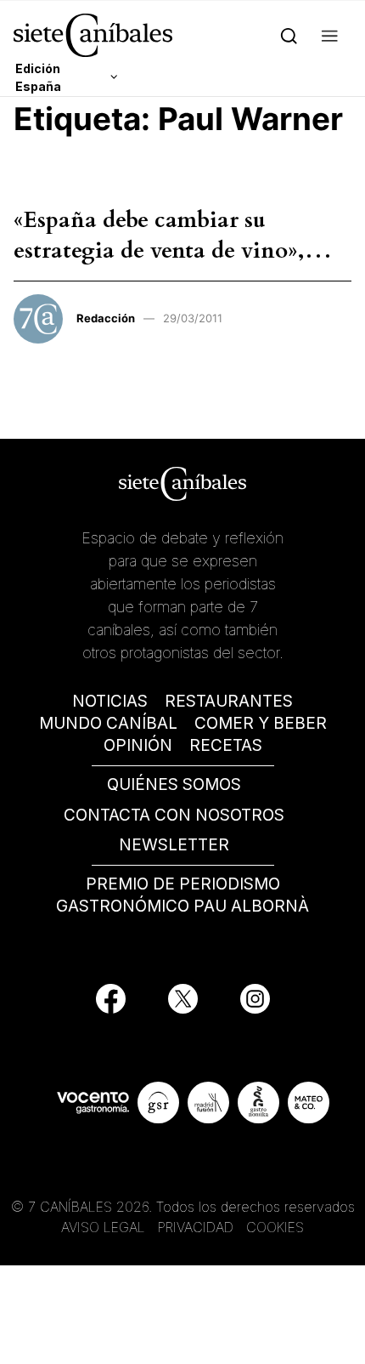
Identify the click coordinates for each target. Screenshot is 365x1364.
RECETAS (225, 745)
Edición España (38, 77)
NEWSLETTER (174, 845)
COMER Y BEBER (260, 723)
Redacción (105, 318)
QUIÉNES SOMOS (174, 784)
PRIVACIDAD (198, 1227)
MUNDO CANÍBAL (108, 723)
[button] (329, 35)
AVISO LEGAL (103, 1227)
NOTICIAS (110, 701)
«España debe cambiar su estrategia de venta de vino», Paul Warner (159, 251)
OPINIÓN (138, 745)
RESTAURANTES (229, 701)
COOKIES (275, 1227)
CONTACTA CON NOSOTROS (174, 815)
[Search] (289, 35)
